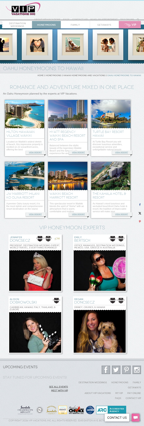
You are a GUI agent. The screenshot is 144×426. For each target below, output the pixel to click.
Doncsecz (20, 239)
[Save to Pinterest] (140, 221)
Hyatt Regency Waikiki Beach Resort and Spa (68, 135)
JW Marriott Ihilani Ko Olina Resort (23, 195)
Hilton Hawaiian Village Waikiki (20, 133)
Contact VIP (80, 19)
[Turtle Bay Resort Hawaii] (110, 114)
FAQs (66, 19)
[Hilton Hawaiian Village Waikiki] (24, 114)
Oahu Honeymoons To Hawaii (124, 75)
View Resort (35, 152)
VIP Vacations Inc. (23, 8)
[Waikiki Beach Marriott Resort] (67, 176)
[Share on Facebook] (140, 204)
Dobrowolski (23, 301)
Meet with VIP (59, 390)
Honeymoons (46, 24)
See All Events (58, 387)
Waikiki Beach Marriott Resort (64, 195)
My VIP (119, 393)
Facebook (106, 370)
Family (75, 24)
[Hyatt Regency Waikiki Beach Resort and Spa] (67, 114)
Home (41, 75)
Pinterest (126, 370)
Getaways (104, 24)
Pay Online (127, 19)
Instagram (137, 370)
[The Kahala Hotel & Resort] (110, 176)
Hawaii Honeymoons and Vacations (84, 75)
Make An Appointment (104, 19)
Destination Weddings (17, 25)
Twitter (116, 370)
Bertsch (82, 239)
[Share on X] (140, 213)
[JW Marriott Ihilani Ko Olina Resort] (24, 176)
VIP (130, 25)
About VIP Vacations (47, 19)
